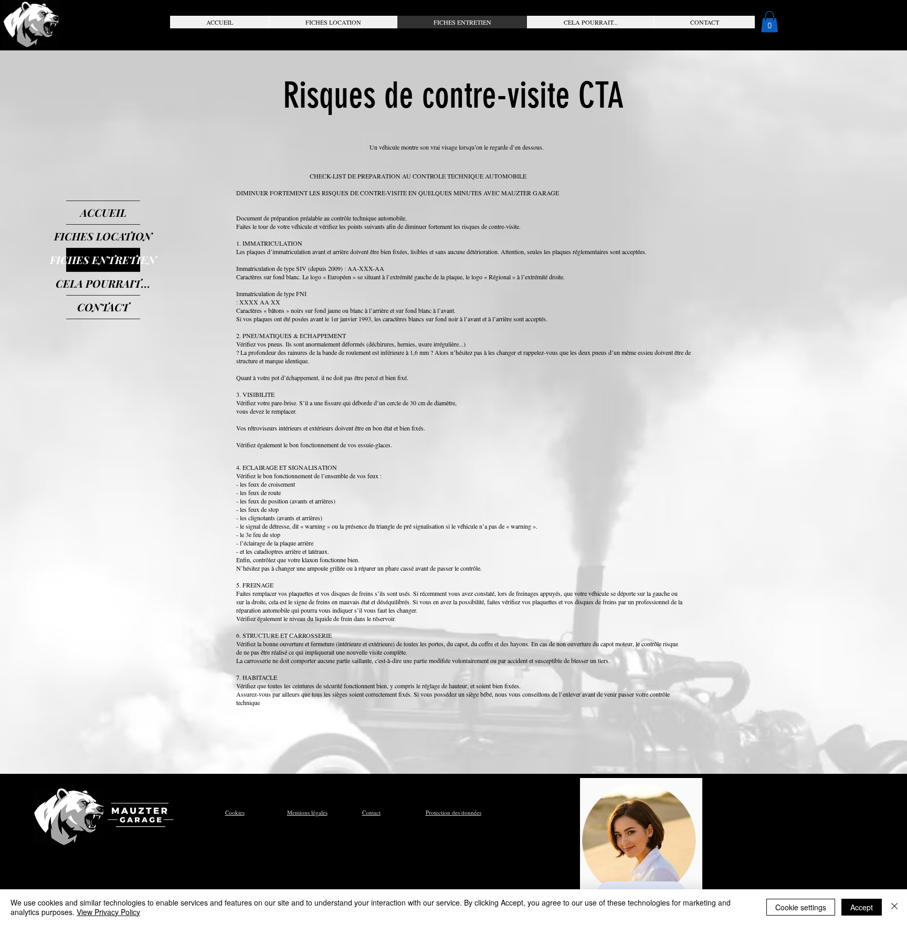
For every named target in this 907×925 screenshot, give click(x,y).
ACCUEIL (103, 212)
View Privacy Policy (108, 912)
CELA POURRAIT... (103, 283)
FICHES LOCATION (103, 236)
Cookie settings (800, 907)
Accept (861, 907)
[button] (333, 22)
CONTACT (103, 307)
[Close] (894, 907)
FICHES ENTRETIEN (103, 260)
